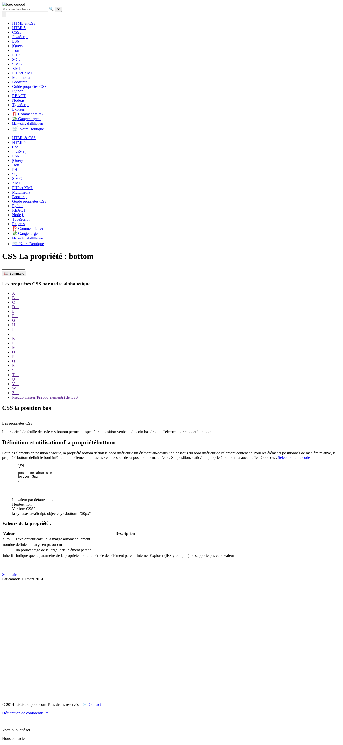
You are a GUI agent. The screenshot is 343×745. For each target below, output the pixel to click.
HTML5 (19, 28)
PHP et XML (22, 73)
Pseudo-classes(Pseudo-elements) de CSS (45, 397)
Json (15, 50)
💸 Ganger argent (26, 119)
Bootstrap (19, 82)
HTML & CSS (24, 23)
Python (17, 91)
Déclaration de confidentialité (25, 713)
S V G (17, 64)
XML (16, 68)
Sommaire (10, 574)
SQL (16, 59)
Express (18, 109)
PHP (16, 55)
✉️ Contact (92, 704)
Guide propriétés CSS (29, 86)
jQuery (17, 46)
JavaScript (20, 37)
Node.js (18, 100)
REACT (19, 96)
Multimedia (21, 77)
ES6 (15, 41)
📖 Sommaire (14, 273)
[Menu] (4, 14)
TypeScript (20, 105)
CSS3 (16, 32)
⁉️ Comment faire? (27, 114)
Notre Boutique (28, 129)
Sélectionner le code (294, 457)
